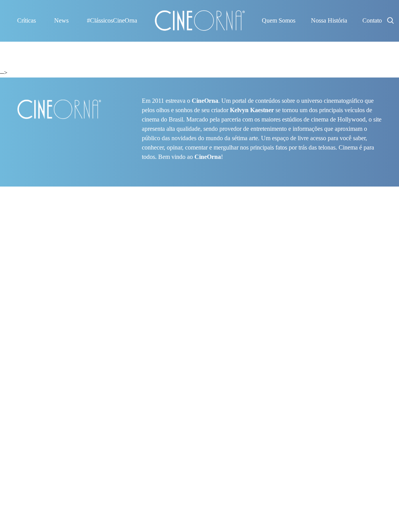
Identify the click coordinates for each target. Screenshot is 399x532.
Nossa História (329, 20)
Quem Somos (278, 20)
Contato (372, 20)
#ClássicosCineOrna (112, 20)
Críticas (26, 20)
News (61, 20)
